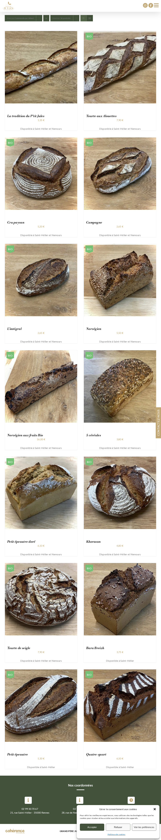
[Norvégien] (120, 245)
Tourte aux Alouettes (101, 116)
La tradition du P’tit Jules (25, 116)
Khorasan (93, 542)
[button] (154, 809)
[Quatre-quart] (120, 671)
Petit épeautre (17, 755)
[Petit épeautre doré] (41, 458)
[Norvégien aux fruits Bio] (41, 352)
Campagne (94, 223)
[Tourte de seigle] (41, 564)
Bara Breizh (95, 648)
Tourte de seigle (18, 648)
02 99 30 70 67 (30, 808)
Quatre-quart (96, 755)
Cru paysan (15, 223)
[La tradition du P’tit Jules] (41, 32)
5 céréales (93, 435)
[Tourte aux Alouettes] (120, 32)
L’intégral (14, 329)
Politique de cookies (116, 834)
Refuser (118, 827)
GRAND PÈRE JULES (70, 831)
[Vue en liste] (90, 18)
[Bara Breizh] (120, 564)
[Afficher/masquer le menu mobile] (156, 5)
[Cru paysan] (41, 139)
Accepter (92, 827)
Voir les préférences (144, 827)
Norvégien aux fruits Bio (25, 435)
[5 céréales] (120, 352)
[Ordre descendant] (46, 18)
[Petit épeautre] (41, 671)
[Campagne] (120, 139)
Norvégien (93, 329)
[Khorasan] (120, 458)
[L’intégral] (41, 245)
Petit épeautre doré (21, 542)
